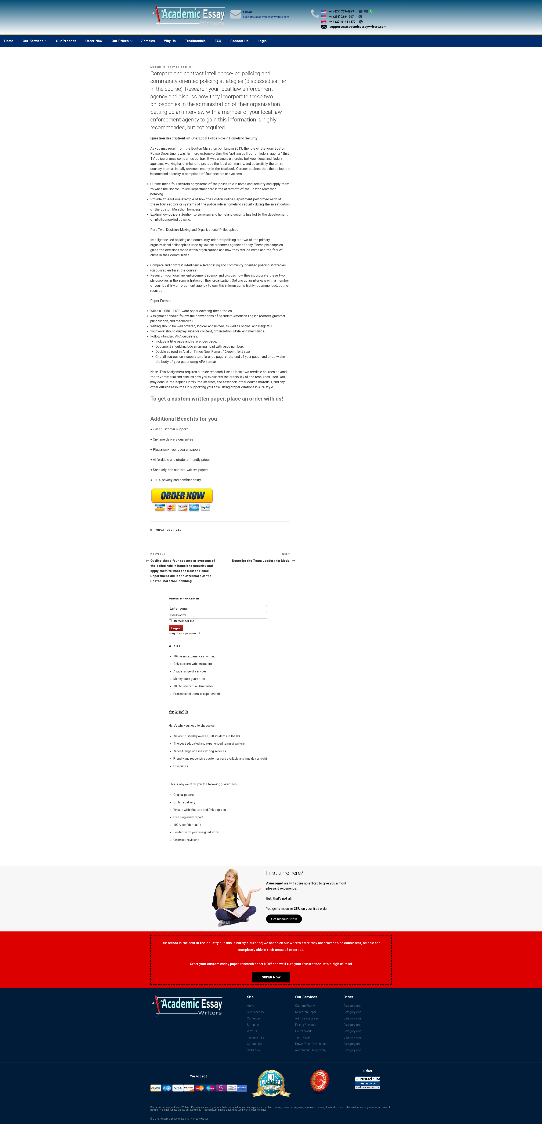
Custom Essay (305, 1005)
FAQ (218, 41)
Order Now (93, 41)
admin (186, 67)
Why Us (170, 41)
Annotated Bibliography (310, 1050)
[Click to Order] (182, 512)
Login (262, 41)
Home (9, 41)
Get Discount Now (284, 919)
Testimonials (195, 41)
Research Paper (305, 1012)
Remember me (183, 621)
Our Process (66, 41)
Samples (148, 41)
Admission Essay (307, 1018)
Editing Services (305, 1024)
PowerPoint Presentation (311, 1043)
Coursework (303, 1031)
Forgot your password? (184, 633)
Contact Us (239, 41)
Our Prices (120, 41)
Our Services (33, 41)
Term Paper (303, 1037)
